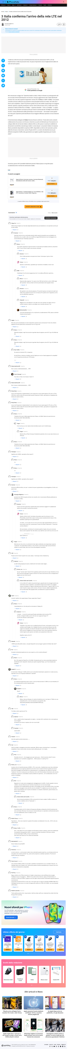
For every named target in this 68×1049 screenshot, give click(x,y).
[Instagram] (56, 1046)
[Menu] (3, 2)
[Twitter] (52, 1046)
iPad (8, 5)
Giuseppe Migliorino (9, 23)
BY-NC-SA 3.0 (23, 1046)
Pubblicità (63, 1044)
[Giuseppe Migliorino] (2, 24)
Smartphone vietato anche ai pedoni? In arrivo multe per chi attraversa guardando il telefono (54, 1035)
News (6, 11)
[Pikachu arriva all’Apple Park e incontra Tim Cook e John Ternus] (12, 1002)
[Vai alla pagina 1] (28, 953)
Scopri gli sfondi (10, 917)
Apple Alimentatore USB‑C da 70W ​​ (61, 945)
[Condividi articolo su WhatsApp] (3, 80)
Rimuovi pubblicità (33, 54)
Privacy (58, 1044)
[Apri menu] (20, 2)
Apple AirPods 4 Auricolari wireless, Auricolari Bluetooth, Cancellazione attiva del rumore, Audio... (29, 180)
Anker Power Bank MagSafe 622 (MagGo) (29, 945)
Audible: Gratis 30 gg (18, 944)
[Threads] (58, 1046)
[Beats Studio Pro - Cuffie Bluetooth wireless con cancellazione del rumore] (39, 939)
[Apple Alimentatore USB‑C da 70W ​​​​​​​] (61, 939)
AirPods (19, 5)
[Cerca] (5, 2)
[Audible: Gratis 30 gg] (18, 939)
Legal (55, 1044)
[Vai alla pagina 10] (39, 953)
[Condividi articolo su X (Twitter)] (3, 65)
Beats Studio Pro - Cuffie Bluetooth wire (39, 945)
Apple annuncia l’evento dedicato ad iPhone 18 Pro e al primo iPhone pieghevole (33, 1012)
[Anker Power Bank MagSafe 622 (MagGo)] (29, 939)
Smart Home (32, 5)
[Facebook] (50, 1046)
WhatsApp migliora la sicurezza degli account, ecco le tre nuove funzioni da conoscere (33, 1035)
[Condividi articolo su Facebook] (3, 60)
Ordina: (49, 212)
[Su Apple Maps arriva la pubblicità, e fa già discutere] (55, 1002)
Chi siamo (46, 1044)
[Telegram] (60, 1046)
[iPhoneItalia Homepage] (13, 2)
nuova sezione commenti (14, 31)
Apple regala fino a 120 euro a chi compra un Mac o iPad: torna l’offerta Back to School (12, 1035)
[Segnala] (18, 230)
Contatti (51, 1044)
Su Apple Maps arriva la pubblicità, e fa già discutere (55, 1012)
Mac (13, 5)
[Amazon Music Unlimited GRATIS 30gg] (8, 939)
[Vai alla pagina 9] (38, 953)
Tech (44, 5)
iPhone (3, 5)
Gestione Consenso (30, 1046)
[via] (9, 170)
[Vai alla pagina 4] (32, 953)
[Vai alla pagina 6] (34, 953)
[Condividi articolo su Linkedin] (3, 70)
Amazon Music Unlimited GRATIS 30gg (7, 945)
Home (2, 11)
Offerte (50, 5)
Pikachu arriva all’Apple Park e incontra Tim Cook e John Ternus (12, 1012)
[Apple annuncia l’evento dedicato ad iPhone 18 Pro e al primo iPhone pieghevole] (33, 1002)
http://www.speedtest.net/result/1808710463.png (31, 702)
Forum (40, 5)
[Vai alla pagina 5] (33, 953)
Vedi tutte (58, 932)
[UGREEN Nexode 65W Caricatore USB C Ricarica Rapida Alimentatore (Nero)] (50, 939)
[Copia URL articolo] (3, 85)
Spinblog (19, 1044)
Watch (25, 5)
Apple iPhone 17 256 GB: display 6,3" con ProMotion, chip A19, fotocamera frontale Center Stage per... (29, 192)
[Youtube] (54, 1046)
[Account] (63, 2)
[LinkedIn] (63, 1046)
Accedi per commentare (51, 218)
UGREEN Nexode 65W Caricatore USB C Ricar (50, 945)
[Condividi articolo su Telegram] (3, 75)
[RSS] (65, 1046)
